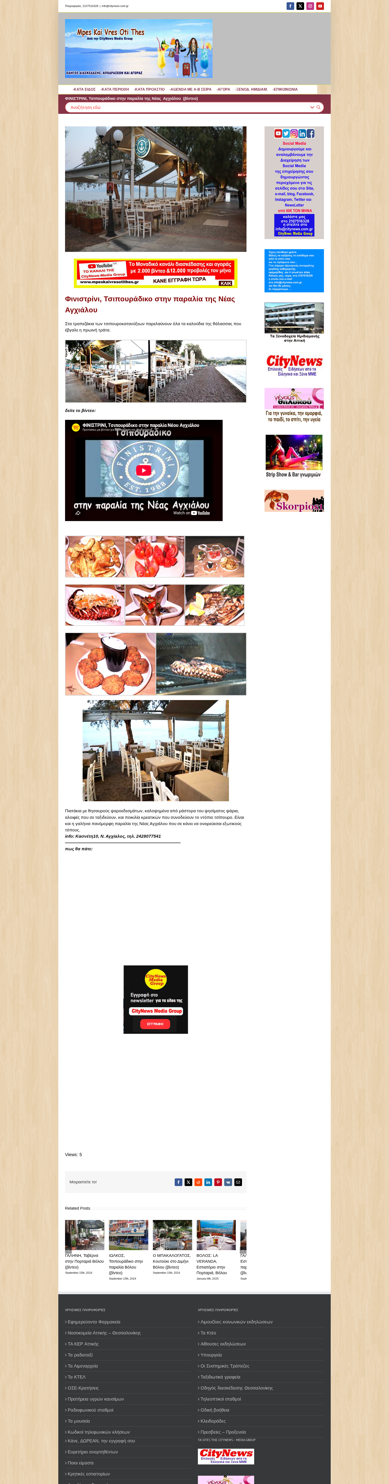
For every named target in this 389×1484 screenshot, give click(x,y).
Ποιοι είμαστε (81, 1459)
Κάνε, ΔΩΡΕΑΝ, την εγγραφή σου (101, 1437)
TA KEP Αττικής (83, 1340)
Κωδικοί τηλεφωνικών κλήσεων (99, 1428)
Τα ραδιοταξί (80, 1351)
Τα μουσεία (79, 1417)
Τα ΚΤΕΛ (77, 1373)
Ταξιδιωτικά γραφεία (220, 1373)
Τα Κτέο (208, 1329)
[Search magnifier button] (318, 107)
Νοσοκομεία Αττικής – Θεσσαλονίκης (104, 1329)
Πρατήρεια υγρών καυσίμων (96, 1395)
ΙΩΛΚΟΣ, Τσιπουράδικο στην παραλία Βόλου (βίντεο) (86, 1263)
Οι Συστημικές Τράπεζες (225, 1362)
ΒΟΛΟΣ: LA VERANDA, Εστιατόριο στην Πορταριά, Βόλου (178, 1263)
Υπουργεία (211, 1351)
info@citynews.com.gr (115, 6)
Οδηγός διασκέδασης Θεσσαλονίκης (237, 1384)
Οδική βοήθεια (215, 1406)
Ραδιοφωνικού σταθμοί (90, 1406)
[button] (68, 1248)
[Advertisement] (150, 1089)
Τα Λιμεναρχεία (83, 1362)
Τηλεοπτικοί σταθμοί (221, 1395)
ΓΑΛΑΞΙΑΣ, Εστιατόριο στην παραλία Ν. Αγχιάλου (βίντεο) (225, 1263)
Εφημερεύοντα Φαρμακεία (94, 1318)
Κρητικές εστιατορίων (89, 1470)
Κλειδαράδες (213, 1417)
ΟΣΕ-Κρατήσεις (83, 1384)
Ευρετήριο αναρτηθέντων (93, 1448)
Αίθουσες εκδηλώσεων (223, 1340)
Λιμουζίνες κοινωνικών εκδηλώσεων (237, 1318)
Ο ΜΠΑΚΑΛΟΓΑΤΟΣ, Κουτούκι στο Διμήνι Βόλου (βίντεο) (131, 1263)
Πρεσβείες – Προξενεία (223, 1428)
